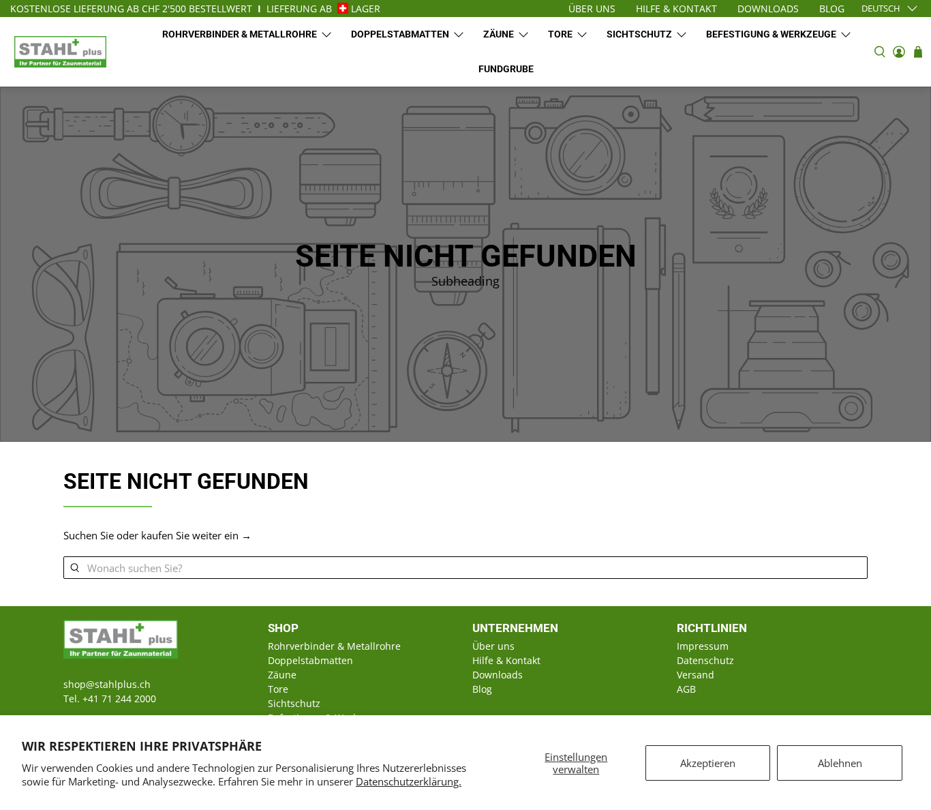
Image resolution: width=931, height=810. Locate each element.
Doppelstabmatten (400, 34)
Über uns (493, 646)
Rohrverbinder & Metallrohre (239, 34)
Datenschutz (705, 660)
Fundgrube (506, 68)
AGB (686, 688)
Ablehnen (840, 763)
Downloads (497, 674)
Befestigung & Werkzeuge (771, 34)
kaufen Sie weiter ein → (196, 535)
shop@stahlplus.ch (107, 684)
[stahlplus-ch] (60, 51)
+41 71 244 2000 (119, 698)
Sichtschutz (639, 34)
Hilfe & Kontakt (506, 660)
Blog (482, 688)
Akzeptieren (707, 763)
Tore (560, 34)
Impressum (703, 646)
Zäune (498, 34)
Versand (695, 674)
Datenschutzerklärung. (408, 781)
